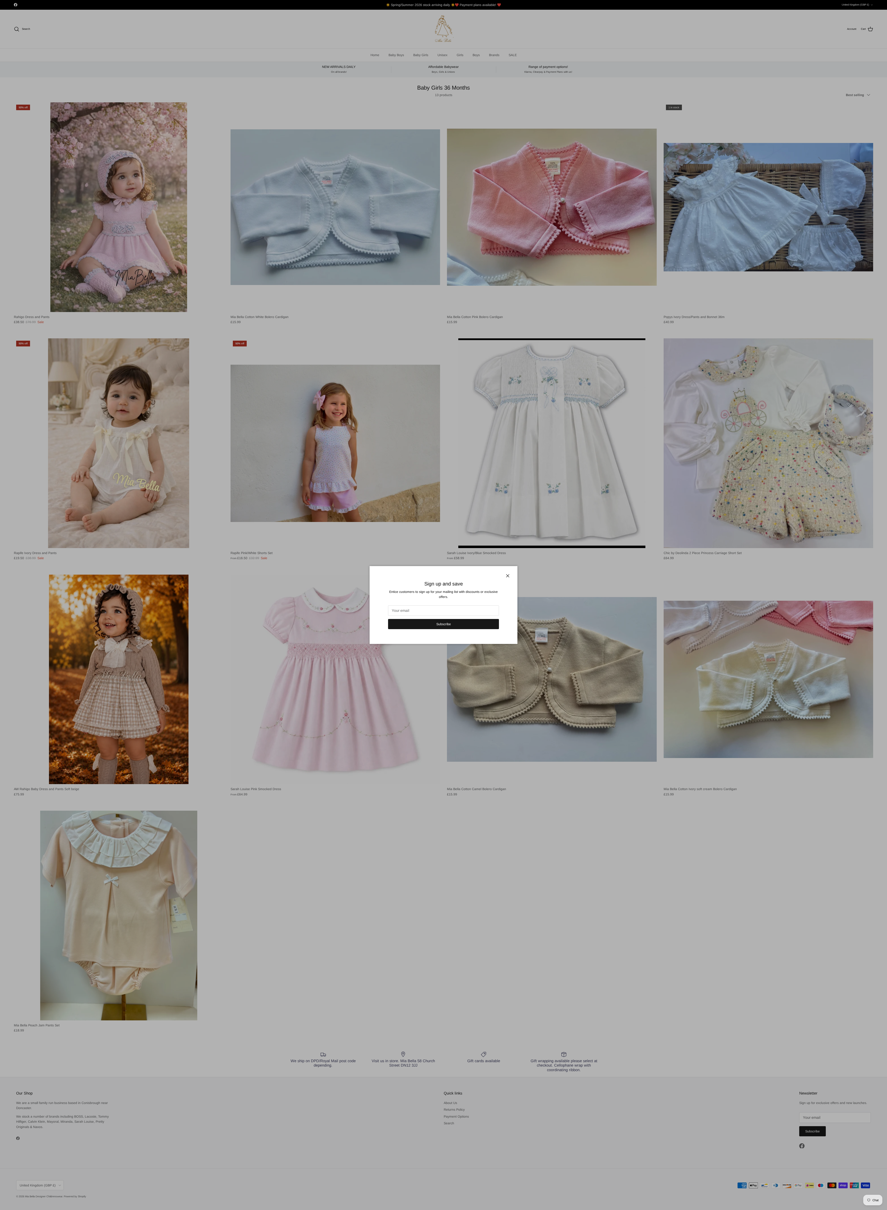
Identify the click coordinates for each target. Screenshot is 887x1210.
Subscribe (443, 624)
